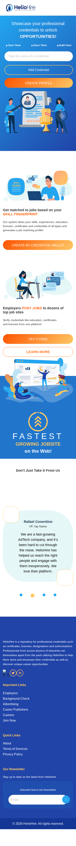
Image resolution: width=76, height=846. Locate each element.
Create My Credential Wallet (38, 245)
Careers (8, 715)
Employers (10, 693)
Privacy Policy (13, 754)
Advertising (11, 704)
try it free (38, 339)
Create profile (38, 83)
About (7, 743)
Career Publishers (15, 709)
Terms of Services (15, 748)
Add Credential (38, 70)
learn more (38, 352)
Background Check (16, 698)
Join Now (9, 720)
